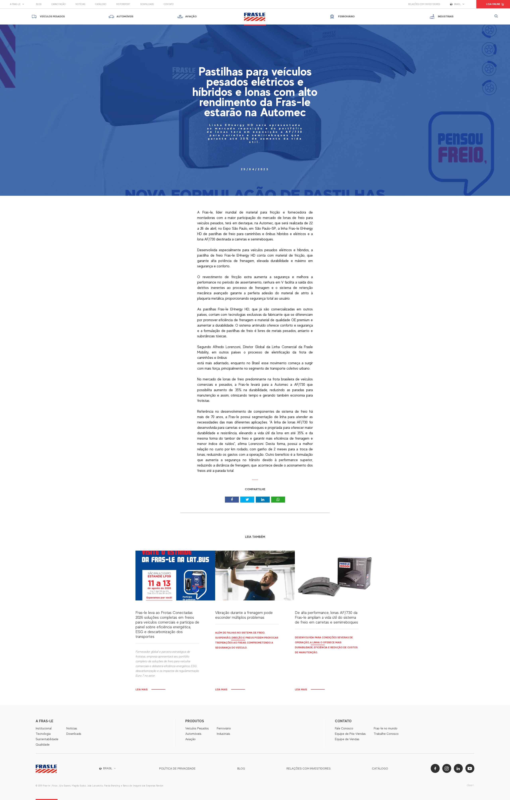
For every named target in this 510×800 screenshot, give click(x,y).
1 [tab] (255, 481)
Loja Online (493, 4)
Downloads (147, 4)
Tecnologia (43, 734)
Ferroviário (224, 728)
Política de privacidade (177, 768)
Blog (38, 4)
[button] (18, 4)
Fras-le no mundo (385, 728)
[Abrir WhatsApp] (500, 790)
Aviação (190, 739)
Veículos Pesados (197, 728)
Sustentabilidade (47, 739)
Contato (169, 4)
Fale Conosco (344, 728)
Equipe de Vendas (347, 739)
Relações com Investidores (424, 4)
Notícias (80, 4)
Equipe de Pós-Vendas (350, 734)
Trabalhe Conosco (386, 734)
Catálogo (100, 4)
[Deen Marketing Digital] (470, 784)
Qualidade (43, 744)
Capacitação (58, 4)
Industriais (223, 734)
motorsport (123, 4)
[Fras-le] (255, 17)
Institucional (44, 728)
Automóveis (193, 734)
